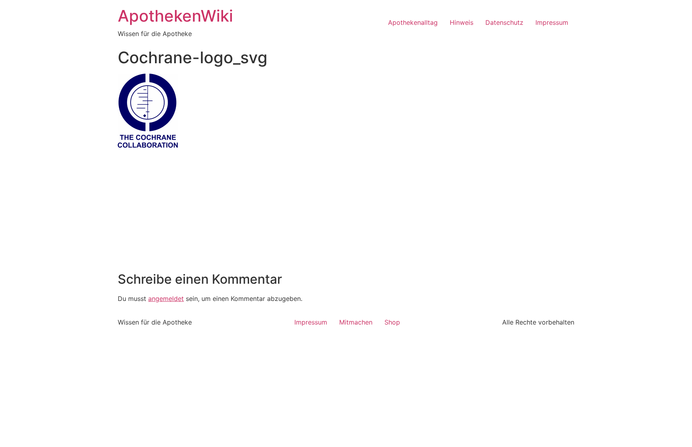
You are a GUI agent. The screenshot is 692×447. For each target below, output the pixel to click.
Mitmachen (355, 322)
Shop (392, 322)
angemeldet (166, 299)
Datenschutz (504, 22)
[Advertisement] (346, 212)
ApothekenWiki (175, 16)
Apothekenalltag (413, 22)
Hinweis (461, 22)
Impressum (551, 22)
